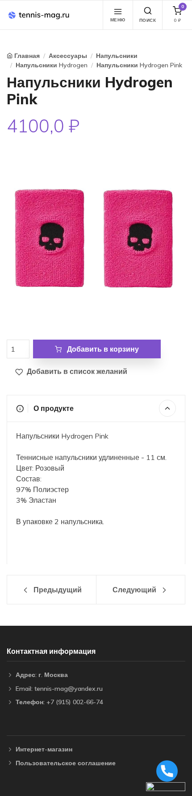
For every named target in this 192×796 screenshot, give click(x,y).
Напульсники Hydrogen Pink (139, 65)
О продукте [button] (53, 408)
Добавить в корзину (102, 349)
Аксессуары (68, 56)
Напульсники (117, 56)
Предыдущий (57, 589)
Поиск (147, 20)
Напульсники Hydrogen (52, 65)
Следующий (135, 589)
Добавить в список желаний (76, 371)
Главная (27, 56)
